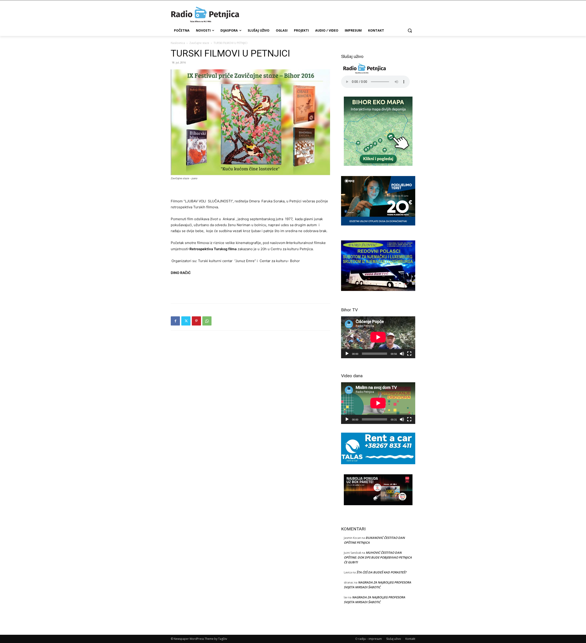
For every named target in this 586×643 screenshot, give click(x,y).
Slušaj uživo (393, 639)
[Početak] (347, 353)
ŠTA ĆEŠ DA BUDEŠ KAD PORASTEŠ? (381, 572)
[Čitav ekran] (409, 353)
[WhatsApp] (207, 321)
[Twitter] (185, 321)
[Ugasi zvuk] (402, 353)
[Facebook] (175, 321)
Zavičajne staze (199, 43)
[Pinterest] (196, 321)
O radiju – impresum (368, 639)
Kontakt (410, 639)
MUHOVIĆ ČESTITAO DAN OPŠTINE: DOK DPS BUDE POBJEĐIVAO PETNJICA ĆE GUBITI (378, 557)
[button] (409, 30)
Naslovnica (178, 43)
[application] (378, 337)
